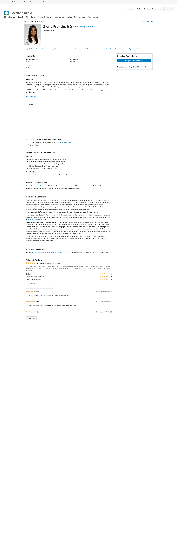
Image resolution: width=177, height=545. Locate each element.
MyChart (139, 9)
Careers (159, 9)
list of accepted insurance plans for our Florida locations (50, 252)
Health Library (59, 17)
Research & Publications (70, 49)
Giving (154, 9)
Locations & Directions (26, 17)
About (37, 49)
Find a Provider (9, 17)
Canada (20, 2)
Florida (26, 2)
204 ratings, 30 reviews (85, 26)
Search (170, 9)
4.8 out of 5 (40, 263)
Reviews (118, 49)
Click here (66, 229)
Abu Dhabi (12, 2)
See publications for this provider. (36, 186)
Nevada (39, 2)
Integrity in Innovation (35, 219)
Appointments (93, 17)
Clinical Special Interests (132, 49)
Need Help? (147, 9)
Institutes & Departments (76, 17)
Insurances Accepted (105, 49)
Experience (55, 49)
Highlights (29, 49)
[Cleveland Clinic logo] (18, 14)
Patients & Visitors (44, 17)
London (32, 2)
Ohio (44, 2)
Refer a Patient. (31, 96)
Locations (45, 49)
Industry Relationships (88, 49)
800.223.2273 (130, 9)
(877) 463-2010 (141, 67)
